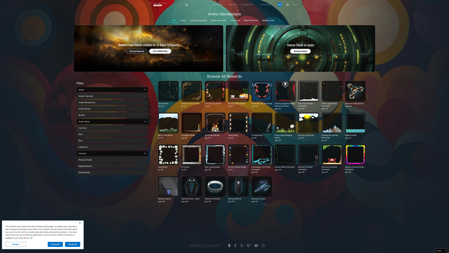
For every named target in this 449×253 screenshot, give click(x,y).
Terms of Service (201, 244)
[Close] (80, 223)
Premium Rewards (218, 20)
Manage (16, 244)
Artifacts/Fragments (198, 20)
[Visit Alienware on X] (241, 245)
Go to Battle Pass (160, 51)
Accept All (73, 244)
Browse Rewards (137, 51)
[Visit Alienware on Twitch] (248, 245)
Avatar (183, 20)
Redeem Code (268, 20)
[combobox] (441, 250)
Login (295, 5)
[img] (186, 4)
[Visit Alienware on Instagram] (263, 245)
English (439, 251)
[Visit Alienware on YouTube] (256, 245)
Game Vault (235, 20)
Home (173, 20)
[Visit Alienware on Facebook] (235, 245)
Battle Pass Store (251, 20)
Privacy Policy (210, 244)
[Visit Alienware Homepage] (229, 245)
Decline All (55, 244)
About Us (217, 244)
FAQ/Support (192, 244)
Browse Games (300, 51)
